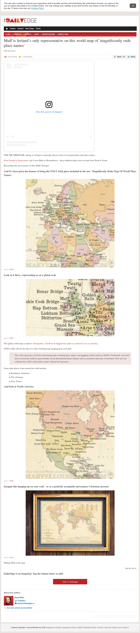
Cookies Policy (37, 8)
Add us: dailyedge (70, 581)
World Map (63, 34)
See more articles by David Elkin (19, 608)
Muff (37, 34)
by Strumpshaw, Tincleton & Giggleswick (49, 343)
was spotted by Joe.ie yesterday (84, 343)
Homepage (6, 29)
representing (48, 34)
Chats (38, 29)
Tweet (132, 57)
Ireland (20, 29)
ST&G (11, 269)
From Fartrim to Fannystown (16, 160)
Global (28, 34)
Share (121, 57)
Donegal (18, 34)
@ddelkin (22, 601)
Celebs (13, 29)
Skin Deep (29, 29)
